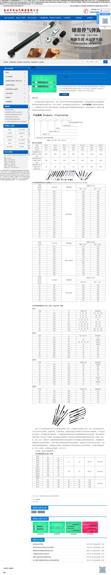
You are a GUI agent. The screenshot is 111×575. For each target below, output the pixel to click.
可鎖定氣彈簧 (34, 62)
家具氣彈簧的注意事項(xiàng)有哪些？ (14, 112)
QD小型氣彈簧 (9, 76)
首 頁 (92, 66)
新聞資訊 (90, 17)
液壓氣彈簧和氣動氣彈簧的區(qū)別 (13, 114)
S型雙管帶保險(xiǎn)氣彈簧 (12, 89)
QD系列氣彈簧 (21, 129)
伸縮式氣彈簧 (10, 146)
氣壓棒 (9, 143)
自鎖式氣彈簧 (26, 62)
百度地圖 (84, 6)
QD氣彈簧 (9, 133)
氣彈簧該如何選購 (9, 109)
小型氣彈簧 (78, 17)
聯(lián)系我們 (95, 6)
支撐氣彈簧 (19, 62)
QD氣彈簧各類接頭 (10, 85)
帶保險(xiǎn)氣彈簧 (55, 17)
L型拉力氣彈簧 (9, 93)
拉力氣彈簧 (41, 62)
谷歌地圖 (89, 6)
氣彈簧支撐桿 (10, 136)
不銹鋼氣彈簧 (44, 17)
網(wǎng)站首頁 (9, 17)
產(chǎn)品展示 (32, 17)
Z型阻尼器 (8, 97)
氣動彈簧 (10, 140)
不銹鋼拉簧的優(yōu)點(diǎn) (12, 116)
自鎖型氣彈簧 (21, 143)
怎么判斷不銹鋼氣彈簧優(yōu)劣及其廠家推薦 (15, 121)
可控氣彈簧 (66, 17)
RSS (80, 6)
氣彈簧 (7, 72)
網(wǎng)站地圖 (74, 6)
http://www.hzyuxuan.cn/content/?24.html (49, 496)
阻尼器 (21, 136)
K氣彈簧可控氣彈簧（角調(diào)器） (14, 80)
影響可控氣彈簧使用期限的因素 (12, 119)
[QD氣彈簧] (44, 83)
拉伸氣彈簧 (21, 146)
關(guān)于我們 (104, 6)
